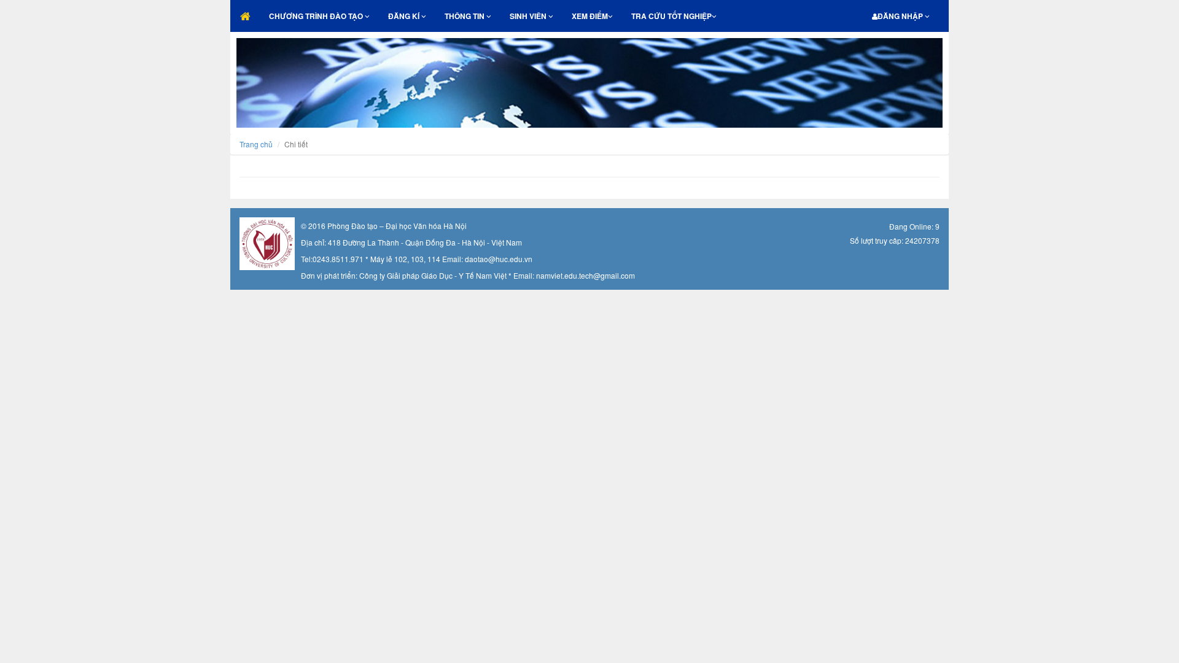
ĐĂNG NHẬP (901, 15)
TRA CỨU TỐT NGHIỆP (671, 15)
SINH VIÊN (529, 15)
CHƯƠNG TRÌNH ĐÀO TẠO (317, 15)
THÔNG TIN (465, 15)
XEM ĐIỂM (590, 15)
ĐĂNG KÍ (404, 15)
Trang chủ (256, 144)
